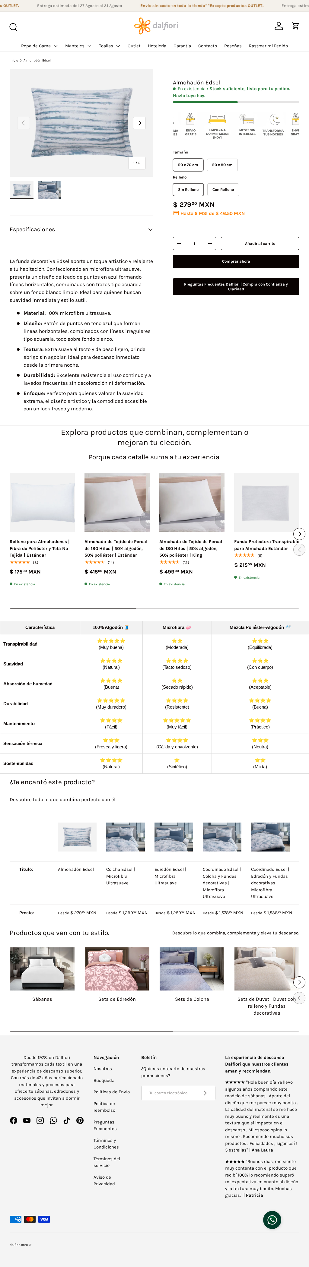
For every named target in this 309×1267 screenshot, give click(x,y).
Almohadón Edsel (37, 60)
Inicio (14, 60)
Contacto (207, 46)
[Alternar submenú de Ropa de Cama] (55, 45)
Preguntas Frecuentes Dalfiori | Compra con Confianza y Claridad (236, 286)
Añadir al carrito (260, 243)
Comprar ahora (236, 261)
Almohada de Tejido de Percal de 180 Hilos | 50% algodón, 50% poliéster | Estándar (116, 548)
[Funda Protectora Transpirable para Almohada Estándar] (266, 502)
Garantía (182, 46)
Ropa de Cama (36, 46)
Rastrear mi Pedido (268, 46)
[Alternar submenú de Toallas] (118, 45)
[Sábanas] (42, 969)
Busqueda (104, 1080)
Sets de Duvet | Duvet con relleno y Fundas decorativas (266, 1006)
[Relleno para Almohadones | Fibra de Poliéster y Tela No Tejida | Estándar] (42, 502)
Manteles (74, 46)
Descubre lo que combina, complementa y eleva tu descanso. (235, 933)
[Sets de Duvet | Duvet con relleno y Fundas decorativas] (266, 969)
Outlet (134, 46)
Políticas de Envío (112, 1092)
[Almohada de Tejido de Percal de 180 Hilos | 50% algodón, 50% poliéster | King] (192, 502)
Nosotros (103, 1068)
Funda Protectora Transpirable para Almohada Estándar (266, 545)
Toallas (106, 46)
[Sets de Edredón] (117, 969)
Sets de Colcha (192, 999)
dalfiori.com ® (20, 1245)
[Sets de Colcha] (192, 969)
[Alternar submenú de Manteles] (89, 45)
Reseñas (233, 46)
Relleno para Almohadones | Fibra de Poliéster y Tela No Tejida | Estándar (40, 548)
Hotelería (157, 46)
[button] (295, 26)
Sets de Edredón (117, 999)
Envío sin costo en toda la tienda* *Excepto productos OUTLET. (191, 5)
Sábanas (42, 999)
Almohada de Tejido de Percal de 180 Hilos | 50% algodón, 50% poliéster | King (190, 548)
